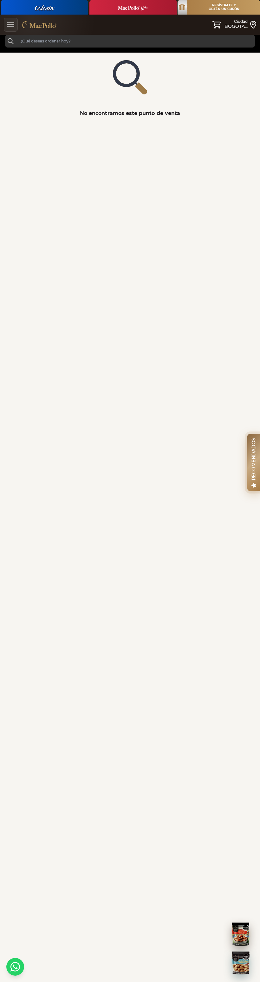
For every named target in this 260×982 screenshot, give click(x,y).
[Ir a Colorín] (44, 7)
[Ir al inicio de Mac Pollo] (39, 25)
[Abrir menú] (11, 25)
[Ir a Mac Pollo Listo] (133, 7)
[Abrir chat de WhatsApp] (15, 967)
